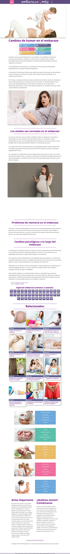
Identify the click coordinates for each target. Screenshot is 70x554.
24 (36, 295)
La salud (45, 481)
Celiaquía (45, 491)
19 (18, 295)
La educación (45, 464)
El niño (45, 446)
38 (44, 298)
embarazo (23, 282)
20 (22, 295)
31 (18, 298)
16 (58, 291)
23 (33, 295)
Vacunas (45, 483)
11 (40, 291)
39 (47, 298)
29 (55, 295)
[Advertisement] (35, 208)
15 (55, 291)
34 (29, 298)
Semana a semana (43, 44)
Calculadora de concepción (42, 52)
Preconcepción (45, 417)
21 (26, 295)
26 (44, 295)
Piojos (45, 488)
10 (36, 291)
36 (36, 298)
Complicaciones (45, 419)
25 (40, 295)
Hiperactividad (45, 466)
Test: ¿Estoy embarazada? (26, 49)
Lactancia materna (45, 432)
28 (51, 295)
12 (44, 291)
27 (47, 295)
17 (11, 295)
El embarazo (45, 414)
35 (33, 298)
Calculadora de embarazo (26, 45)
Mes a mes (45, 434)
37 (40, 298)
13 (47, 291)
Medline (22, 284)
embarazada (17, 282)
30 (58, 295)
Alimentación (45, 449)
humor (26, 282)
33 (26, 298)
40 (51, 298)
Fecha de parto (26, 52)
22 (29, 295)
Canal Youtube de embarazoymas (35, 540)
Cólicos (45, 439)
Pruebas (45, 422)
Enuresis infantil (45, 486)
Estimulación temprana (45, 437)
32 (22, 298)
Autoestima (45, 474)
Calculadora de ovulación (42, 49)
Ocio (45, 457)
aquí (54, 553)
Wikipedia (18, 284)
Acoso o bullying (45, 471)
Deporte (45, 451)
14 (51, 291)
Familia (45, 454)
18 (15, 295)
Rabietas (45, 469)
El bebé (45, 429)
